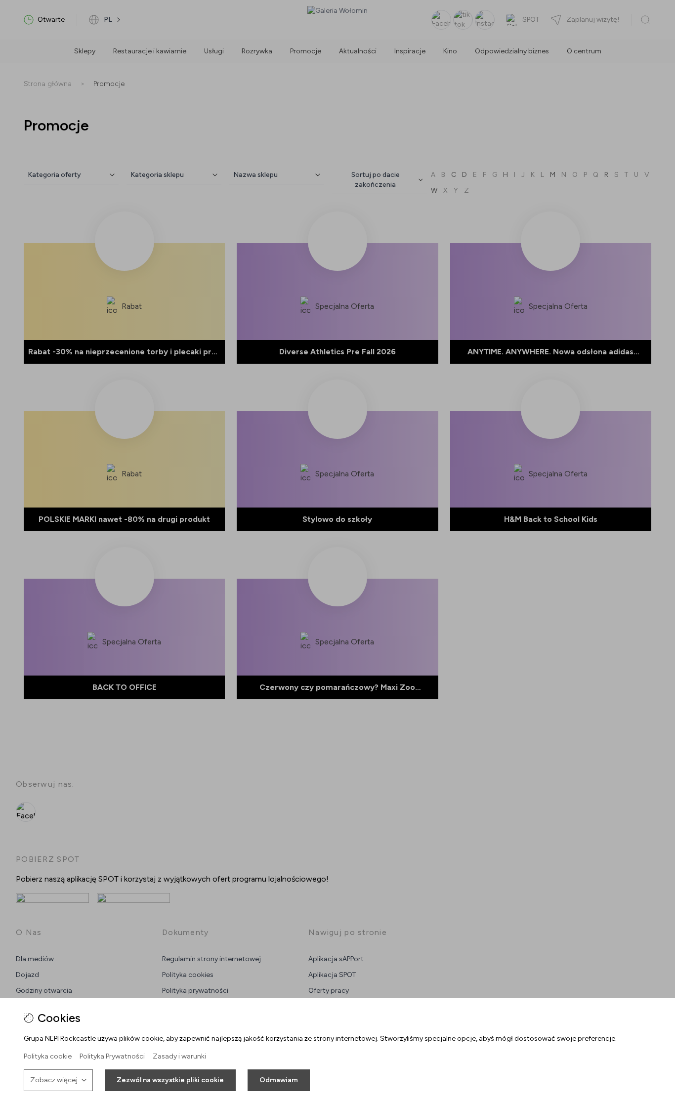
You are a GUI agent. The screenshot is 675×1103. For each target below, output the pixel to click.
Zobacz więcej (54, 1080)
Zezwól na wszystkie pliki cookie (170, 1080)
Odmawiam (278, 1080)
